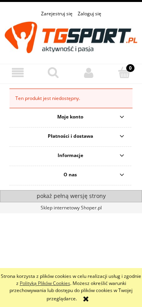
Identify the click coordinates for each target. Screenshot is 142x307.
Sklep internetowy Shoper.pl (71, 207)
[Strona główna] (71, 36)
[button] (18, 72)
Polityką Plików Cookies (45, 283)
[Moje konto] (88, 72)
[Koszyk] (124, 72)
